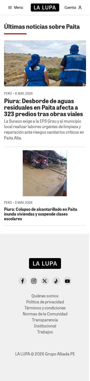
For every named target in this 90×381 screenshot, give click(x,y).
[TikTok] (56, 281)
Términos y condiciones (45, 307)
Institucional (45, 325)
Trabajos (45, 331)
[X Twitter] (45, 281)
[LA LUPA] (45, 8)
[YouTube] (68, 281)
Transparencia (45, 319)
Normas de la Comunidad (45, 313)
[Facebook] (22, 281)
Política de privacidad (45, 301)
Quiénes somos (45, 295)
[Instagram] (34, 281)
